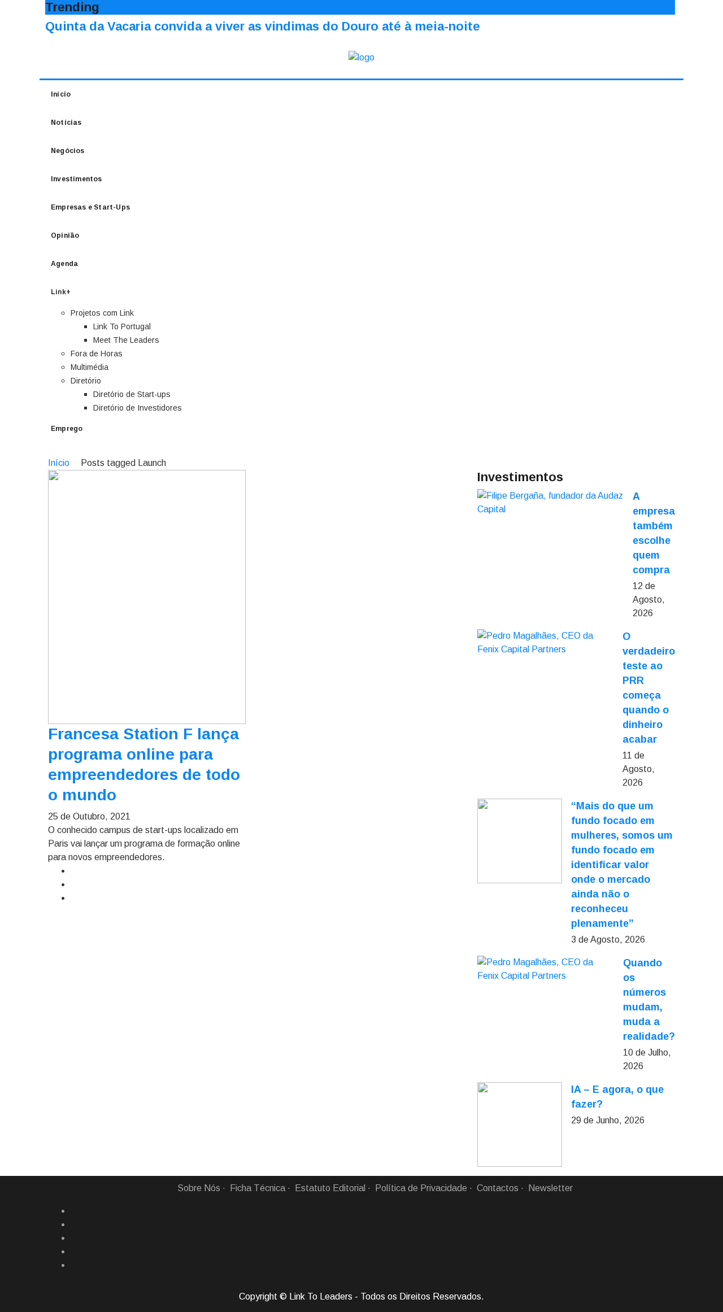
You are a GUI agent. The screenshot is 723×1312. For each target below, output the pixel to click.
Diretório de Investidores (137, 407)
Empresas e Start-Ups (90, 207)
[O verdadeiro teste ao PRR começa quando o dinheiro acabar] (545, 642)
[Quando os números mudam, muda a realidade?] (545, 969)
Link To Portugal (122, 326)
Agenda (64, 264)
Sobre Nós (198, 1188)
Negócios (68, 151)
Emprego (66, 429)
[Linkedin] (75, 1224)
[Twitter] (75, 1238)
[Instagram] (75, 1251)
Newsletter (550, 1188)
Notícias (66, 123)
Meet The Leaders (126, 340)
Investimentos (76, 179)
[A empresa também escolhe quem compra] (550, 502)
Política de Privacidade (421, 1188)
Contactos (498, 1188)
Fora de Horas (97, 353)
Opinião (65, 235)
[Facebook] (75, 1210)
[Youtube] (75, 1265)
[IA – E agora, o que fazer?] (519, 1124)
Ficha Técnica (257, 1188)
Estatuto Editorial (330, 1188)
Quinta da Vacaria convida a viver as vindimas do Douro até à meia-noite (262, 26)
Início (61, 94)
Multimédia (89, 367)
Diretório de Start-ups (132, 394)
